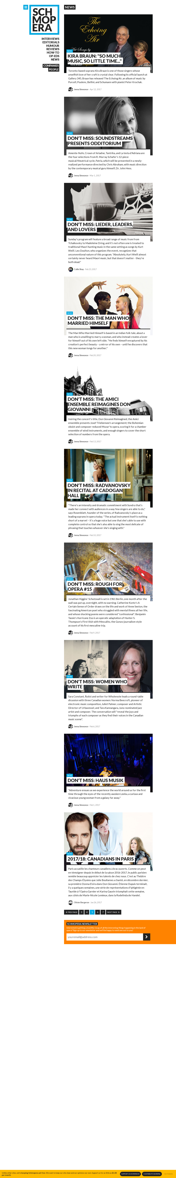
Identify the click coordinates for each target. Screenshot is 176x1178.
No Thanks (168, 1174)
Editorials (51, 42)
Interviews (50, 38)
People (54, 69)
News (55, 59)
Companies (51, 65)
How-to (53, 52)
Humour (52, 45)
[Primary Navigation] (25, 7)
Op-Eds (54, 56)
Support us (130, 1174)
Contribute (152, 1174)
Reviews (52, 49)
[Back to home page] (44, 20)
